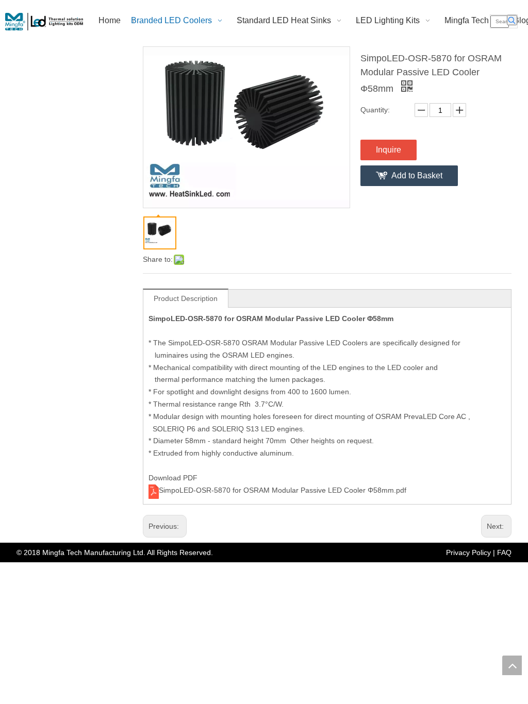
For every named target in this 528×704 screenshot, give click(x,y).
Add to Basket (416, 175)
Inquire (388, 149)
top (512, 665)
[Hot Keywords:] (512, 20)
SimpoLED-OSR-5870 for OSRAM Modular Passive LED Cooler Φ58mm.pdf (282, 490)
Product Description (186, 298)
